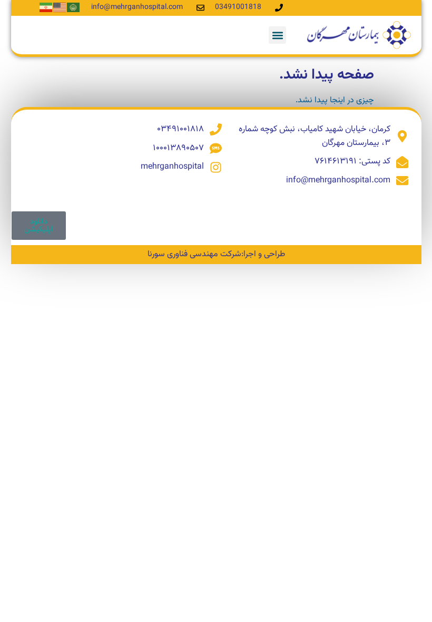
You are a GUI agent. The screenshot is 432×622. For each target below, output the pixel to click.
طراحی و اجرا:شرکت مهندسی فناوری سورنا (216, 254)
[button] (277, 35)
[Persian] (46, 7)
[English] (60, 7)
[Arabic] (74, 7)
